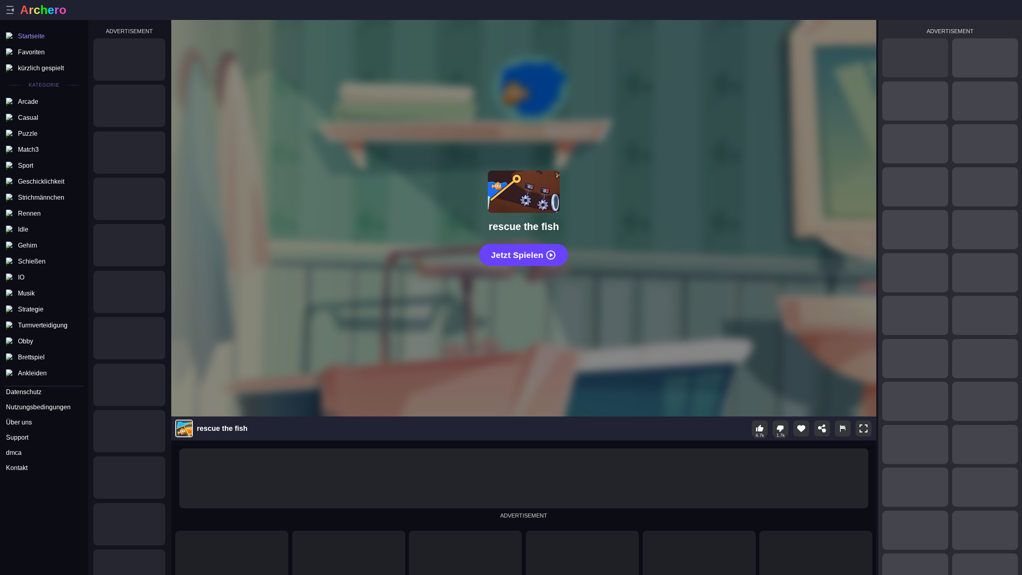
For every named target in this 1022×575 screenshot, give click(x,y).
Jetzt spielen (517, 255)
